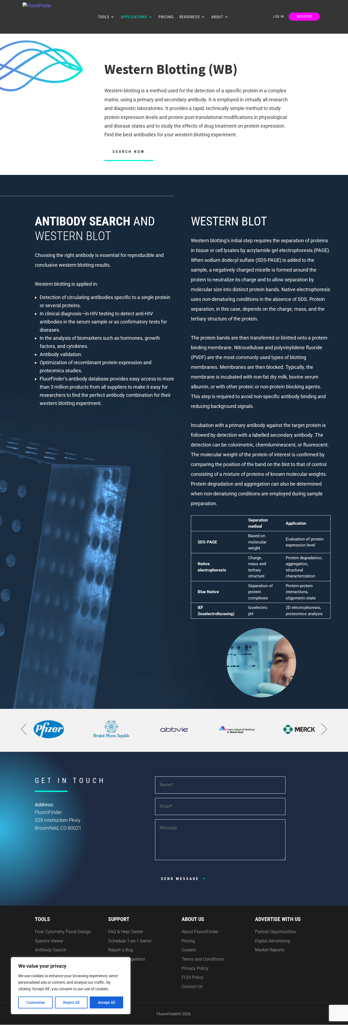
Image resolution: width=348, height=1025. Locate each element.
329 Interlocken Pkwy (57, 820)
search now (129, 151)
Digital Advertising (272, 941)
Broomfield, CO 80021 (58, 828)
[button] (23, 729)
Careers (189, 949)
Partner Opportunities (275, 931)
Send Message (180, 878)
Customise (35, 1002)
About (217, 17)
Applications (134, 17)
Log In (278, 16)
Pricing (166, 17)
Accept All (106, 1002)
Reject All (71, 1002)
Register (304, 16)
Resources (189, 17)
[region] (70, 985)
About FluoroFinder (200, 931)
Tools (103, 17)
